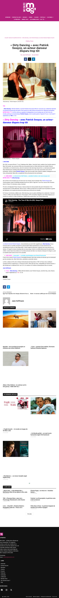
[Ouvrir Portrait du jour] (21, 17)
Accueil (6, 37)
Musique (3, 567)
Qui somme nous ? (5, 580)
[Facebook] (2, 590)
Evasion (3, 571)
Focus (31, 41)
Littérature (3, 576)
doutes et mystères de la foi (15, 37)
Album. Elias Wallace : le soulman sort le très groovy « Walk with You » (14, 385)
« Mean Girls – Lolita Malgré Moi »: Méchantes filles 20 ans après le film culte (15, 491)
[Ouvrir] (44, 19)
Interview (3, 563)
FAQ (2, 582)
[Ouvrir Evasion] (39, 17)
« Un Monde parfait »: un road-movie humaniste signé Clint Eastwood (41, 434)
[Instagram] (6, 590)
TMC (18, 272)
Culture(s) (3, 575)
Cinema (3, 569)
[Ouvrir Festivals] (45, 17)
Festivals (3, 573)
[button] (25, 59)
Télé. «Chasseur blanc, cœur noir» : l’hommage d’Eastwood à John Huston (14, 499)
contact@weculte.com (8, 557)
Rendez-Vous (4, 578)
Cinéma (28, 41)
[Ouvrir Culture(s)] (53, 17)
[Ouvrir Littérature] (20, 19)
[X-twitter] (11, 590)
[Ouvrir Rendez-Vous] (28, 19)
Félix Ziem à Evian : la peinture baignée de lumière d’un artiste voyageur (43, 506)
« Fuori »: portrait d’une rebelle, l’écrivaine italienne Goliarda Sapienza (43, 347)
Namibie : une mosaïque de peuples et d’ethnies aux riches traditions (14, 347)
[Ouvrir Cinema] (33, 17)
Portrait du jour (4, 565)
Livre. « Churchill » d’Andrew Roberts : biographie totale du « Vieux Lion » (13, 506)
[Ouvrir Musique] (27, 17)
